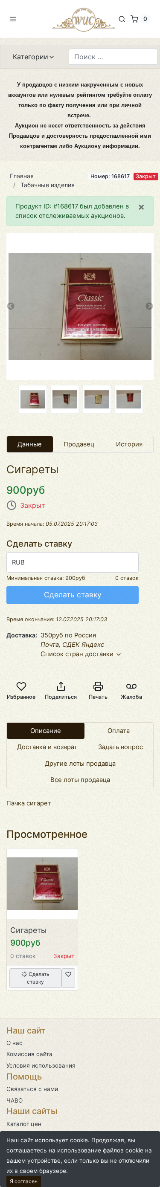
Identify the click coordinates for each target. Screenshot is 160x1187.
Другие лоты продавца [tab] (80, 763)
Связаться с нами (32, 1089)
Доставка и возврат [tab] (47, 747)
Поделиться (61, 697)
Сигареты (28, 930)
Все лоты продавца (80, 780)
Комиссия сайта (29, 1054)
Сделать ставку (73, 594)
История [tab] (129, 444)
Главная (22, 175)
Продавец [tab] (79, 444)
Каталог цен (23, 1123)
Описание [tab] (45, 731)
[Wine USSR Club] (84, 18)
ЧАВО (14, 1100)
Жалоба (131, 697)
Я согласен (24, 1181)
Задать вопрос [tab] (120, 747)
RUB (18, 562)
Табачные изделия (47, 184)
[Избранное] (68, 978)
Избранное (21, 697)
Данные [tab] (29, 444)
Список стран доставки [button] (78, 654)
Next (149, 306)
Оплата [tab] (119, 731)
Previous (10, 306)
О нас (14, 1042)
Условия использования (41, 1065)
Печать (98, 697)
